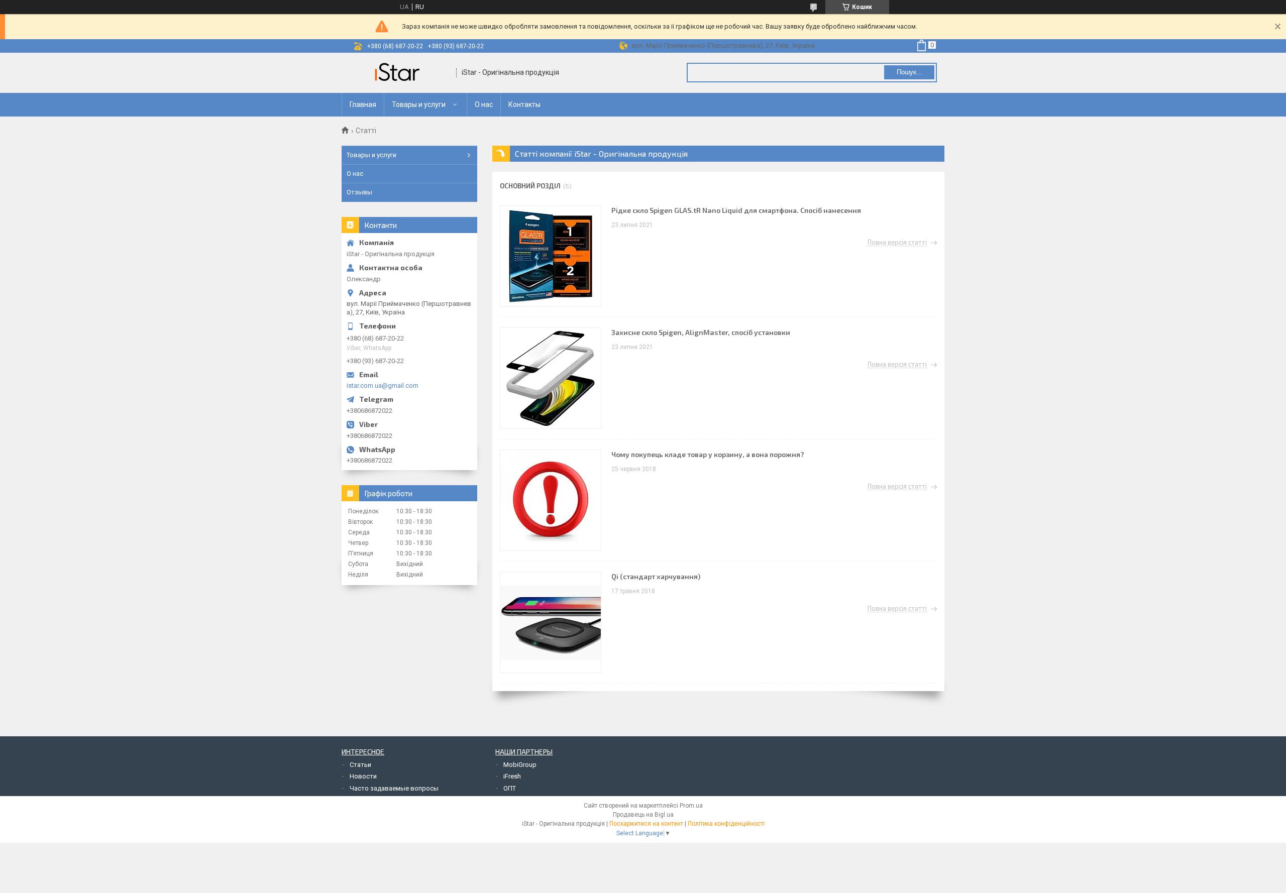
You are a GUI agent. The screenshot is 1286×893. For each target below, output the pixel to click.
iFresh (512, 776)
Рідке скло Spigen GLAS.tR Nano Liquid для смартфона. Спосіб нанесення (736, 210)
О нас (484, 104)
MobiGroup (520, 764)
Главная (363, 104)
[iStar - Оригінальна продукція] (399, 73)
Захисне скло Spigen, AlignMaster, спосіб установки (700, 332)
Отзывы (359, 192)
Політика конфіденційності (726, 823)
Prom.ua (691, 805)
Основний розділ (530, 186)
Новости (363, 776)
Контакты (524, 104)
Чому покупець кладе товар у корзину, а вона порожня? (707, 454)
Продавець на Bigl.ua (643, 814)
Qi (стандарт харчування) (655, 576)
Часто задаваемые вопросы (394, 788)
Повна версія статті (897, 242)
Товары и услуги (419, 104)
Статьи (360, 764)
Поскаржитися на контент (646, 823)
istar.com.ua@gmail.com (382, 385)
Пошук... (909, 72)
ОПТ (509, 788)
